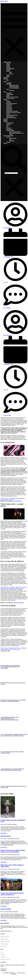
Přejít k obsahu (4, 1)
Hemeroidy (9, 107)
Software (5, 120)
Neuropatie (9, 109)
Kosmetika (9, 84)
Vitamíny (8, 69)
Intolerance (9, 108)
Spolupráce (3, 957)
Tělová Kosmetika (13, 86)
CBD (10, 72)
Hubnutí (5, 78)
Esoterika (5, 77)
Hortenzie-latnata (6, 836)
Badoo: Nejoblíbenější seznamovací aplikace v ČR (16, 132)
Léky (4, 91)
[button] (14, 33)
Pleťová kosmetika (14, 85)
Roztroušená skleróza (11, 115)
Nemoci (5, 99)
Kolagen (8, 67)
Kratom (11, 73)
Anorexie (8, 102)
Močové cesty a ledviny (12, 97)
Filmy (7, 125)
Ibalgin (8, 95)
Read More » (4, 833)
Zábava (5, 121)
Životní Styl (3, 946)
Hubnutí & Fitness (5, 941)
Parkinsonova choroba (12, 111)
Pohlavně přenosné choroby (13, 112)
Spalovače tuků (10, 68)
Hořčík (8, 66)
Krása (4, 81)
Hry (7, 126)
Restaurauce (9, 129)
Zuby (7, 89)
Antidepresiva (9, 94)
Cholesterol (9, 104)
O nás (2, 952)
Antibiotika (9, 93)
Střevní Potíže (9, 116)
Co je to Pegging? (17, 501)
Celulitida (8, 82)
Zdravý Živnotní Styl (8, 135)
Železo (8, 75)
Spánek (8, 142)
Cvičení (8, 137)
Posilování (12, 140)
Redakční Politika (5, 959)
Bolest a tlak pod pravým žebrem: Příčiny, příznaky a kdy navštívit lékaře (13, 851)
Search (2, 173)
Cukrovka (8, 106)
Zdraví (8, 71)
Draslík (8, 64)
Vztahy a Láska (10, 130)
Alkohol (8, 63)
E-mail (2, 968)
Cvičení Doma (12, 138)
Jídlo (7, 80)
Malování (8, 128)
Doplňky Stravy (7, 62)
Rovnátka (11, 90)
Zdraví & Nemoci (5, 936)
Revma (8, 113)
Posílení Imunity (10, 98)
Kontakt (2, 954)
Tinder (10, 134)
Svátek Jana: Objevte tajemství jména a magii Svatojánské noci (12, 893)
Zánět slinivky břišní (11, 117)
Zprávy (5, 143)
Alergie (8, 100)
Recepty (5, 118)
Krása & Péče (4, 939)
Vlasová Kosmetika (14, 87)
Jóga (10, 139)
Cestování (8, 124)
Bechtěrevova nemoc (11, 103)
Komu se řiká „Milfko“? (18, 602)
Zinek (7, 76)
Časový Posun (10, 122)
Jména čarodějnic (6, 909)
